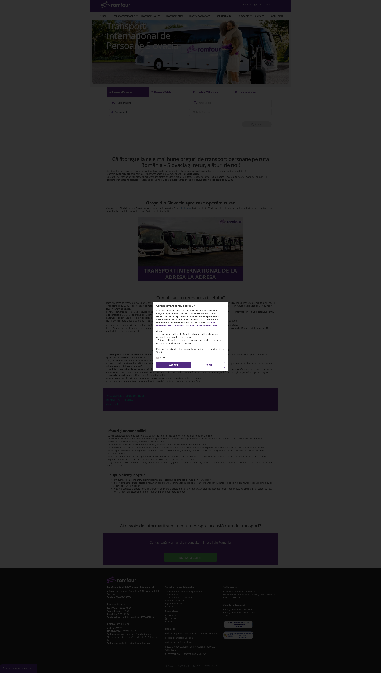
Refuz (208, 365)
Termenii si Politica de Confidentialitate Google (195, 325)
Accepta (173, 365)
